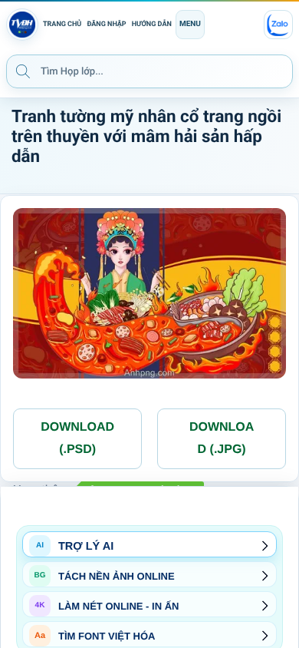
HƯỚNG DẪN (152, 24)
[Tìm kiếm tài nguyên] (23, 71)
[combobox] (149, 71)
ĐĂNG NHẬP (106, 24)
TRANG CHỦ (62, 24)
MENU (190, 24)
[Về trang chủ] (22, 24)
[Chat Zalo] (278, 24)
